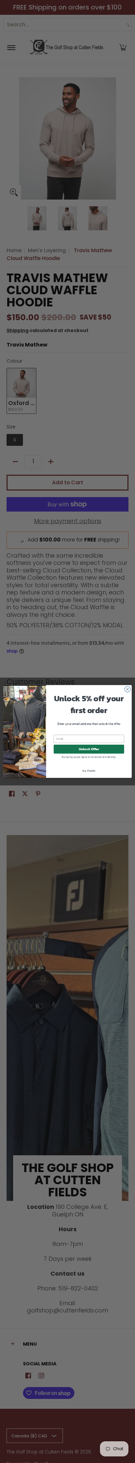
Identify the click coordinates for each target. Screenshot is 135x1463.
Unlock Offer (89, 749)
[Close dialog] (127, 689)
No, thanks (88, 771)
